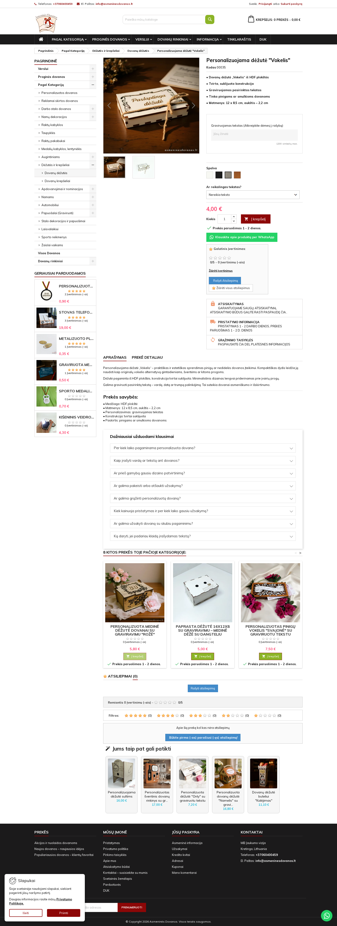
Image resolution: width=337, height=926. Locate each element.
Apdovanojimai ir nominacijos (62, 189)
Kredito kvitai (181, 855)
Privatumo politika (115, 849)
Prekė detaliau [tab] (147, 357)
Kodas (211, 67)
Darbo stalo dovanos (56, 109)
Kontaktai (251, 832)
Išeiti (26, 913)
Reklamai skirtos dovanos (59, 101)
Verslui (142, 39)
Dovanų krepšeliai (57, 181)
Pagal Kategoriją (68, 39)
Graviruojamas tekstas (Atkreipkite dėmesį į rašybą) (247, 125)
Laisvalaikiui (49, 229)
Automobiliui (50, 205)
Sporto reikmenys (54, 237)
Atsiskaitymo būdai (116, 867)
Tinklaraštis (239, 39)
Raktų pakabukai (53, 141)
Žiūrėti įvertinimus (221, 270)
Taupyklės (48, 133)
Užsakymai (179, 849)
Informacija (208, 39)
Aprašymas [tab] (115, 357)
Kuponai (177, 867)
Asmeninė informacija (187, 843)
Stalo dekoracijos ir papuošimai (63, 221)
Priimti (63, 913)
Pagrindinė (45, 61)
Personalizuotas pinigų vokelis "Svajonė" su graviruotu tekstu (271, 630)
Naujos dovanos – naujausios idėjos (59, 849)
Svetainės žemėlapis (117, 878)
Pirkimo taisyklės (115, 855)
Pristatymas (111, 843)
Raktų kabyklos (52, 125)
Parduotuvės (112, 884)
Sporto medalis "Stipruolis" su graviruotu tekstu (76, 391)
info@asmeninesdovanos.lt (114, 3)
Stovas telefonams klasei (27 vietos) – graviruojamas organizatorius (76, 312)
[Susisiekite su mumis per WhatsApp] (326, 915)
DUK (263, 39)
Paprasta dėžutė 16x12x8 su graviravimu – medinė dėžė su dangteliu (203, 630)
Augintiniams (50, 157)
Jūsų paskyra (185, 832)
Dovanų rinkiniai (172, 39)
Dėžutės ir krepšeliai (55, 165)
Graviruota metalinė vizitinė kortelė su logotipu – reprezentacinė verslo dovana (76, 365)
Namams (47, 197)
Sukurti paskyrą (291, 3)
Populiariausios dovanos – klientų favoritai (64, 855)
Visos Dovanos (49, 253)
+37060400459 (62, 3)
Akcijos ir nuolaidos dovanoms (55, 843)
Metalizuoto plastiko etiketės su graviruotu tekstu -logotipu (76, 339)
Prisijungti (265, 3)
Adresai (177, 861)
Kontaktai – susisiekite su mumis (125, 872)
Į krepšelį (255, 219)
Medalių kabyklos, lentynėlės (61, 149)
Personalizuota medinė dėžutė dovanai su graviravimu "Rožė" (134, 630)
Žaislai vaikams (52, 245)
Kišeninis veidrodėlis (76, 417)
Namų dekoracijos (54, 117)
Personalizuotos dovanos (59, 93)
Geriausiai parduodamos (60, 273)
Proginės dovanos (109, 39)
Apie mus (109, 861)
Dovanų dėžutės (56, 173)
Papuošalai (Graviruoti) (57, 213)
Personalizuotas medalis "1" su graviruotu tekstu (76, 286)
